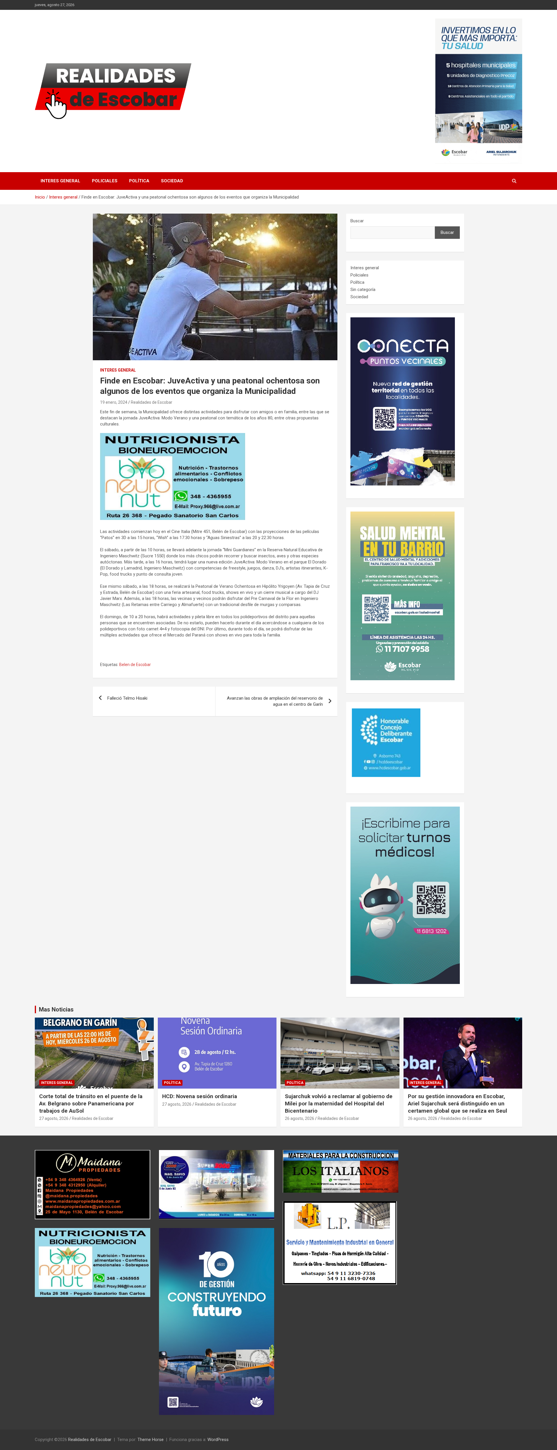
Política (139, 180)
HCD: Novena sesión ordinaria (199, 1096)
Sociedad (172, 180)
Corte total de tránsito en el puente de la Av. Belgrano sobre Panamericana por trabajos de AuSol (90, 1103)
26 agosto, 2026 (299, 1118)
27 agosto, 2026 (53, 1118)
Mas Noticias (56, 1009)
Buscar (357, 220)
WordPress (218, 1439)
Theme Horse (151, 1439)
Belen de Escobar (135, 664)
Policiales (104, 180)
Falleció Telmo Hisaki (127, 698)
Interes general (60, 180)
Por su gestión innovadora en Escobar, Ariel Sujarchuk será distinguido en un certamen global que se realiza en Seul (457, 1103)
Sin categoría (362, 289)
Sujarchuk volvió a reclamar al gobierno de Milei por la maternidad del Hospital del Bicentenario (339, 1103)
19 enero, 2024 (113, 402)
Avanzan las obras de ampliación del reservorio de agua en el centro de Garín (275, 701)
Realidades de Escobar (151, 402)
